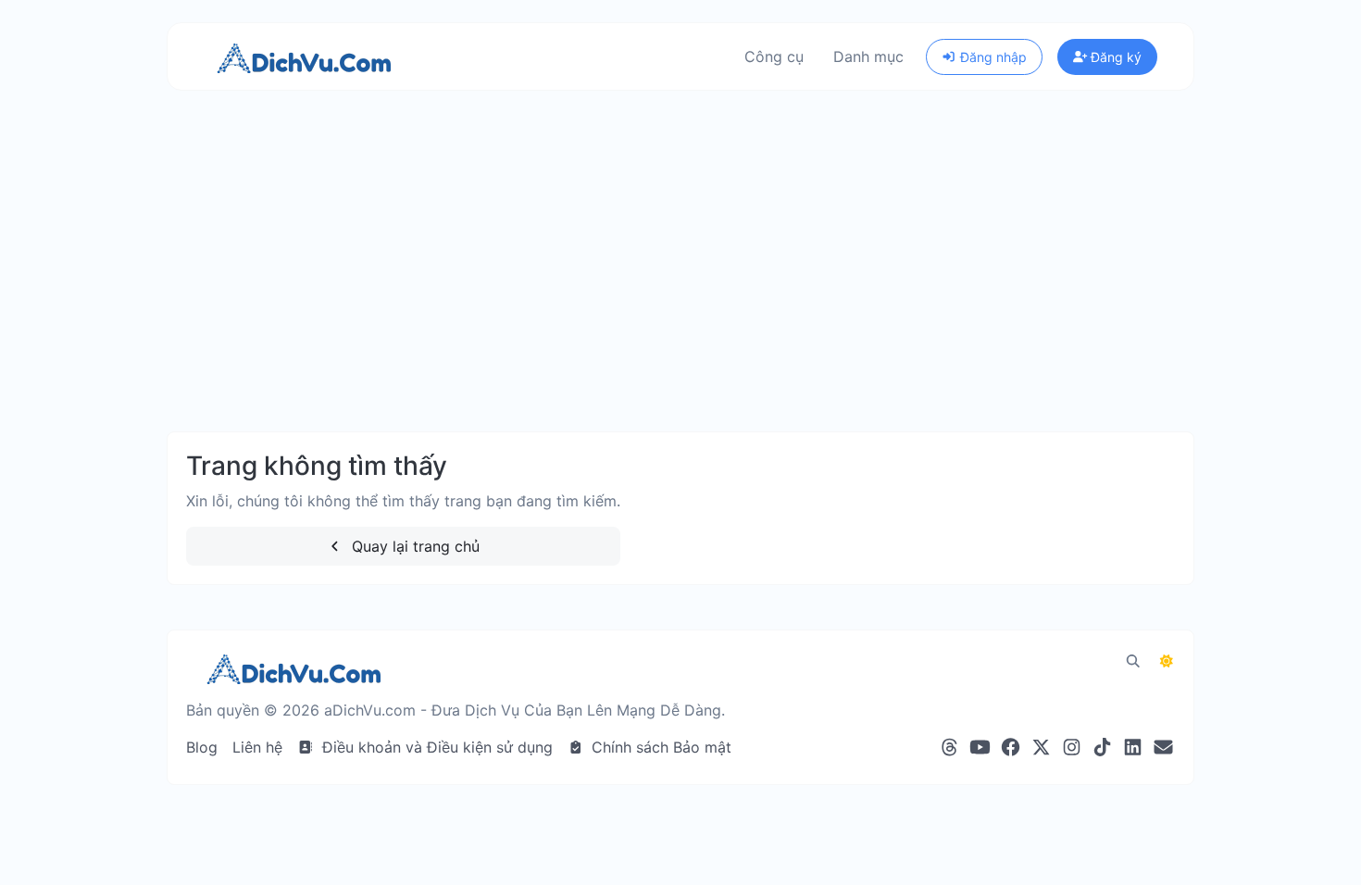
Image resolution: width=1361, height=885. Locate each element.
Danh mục (868, 56)
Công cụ (774, 56)
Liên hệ (257, 747)
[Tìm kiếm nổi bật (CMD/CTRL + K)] (1133, 661)
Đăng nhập (991, 57)
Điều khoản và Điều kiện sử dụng (435, 747)
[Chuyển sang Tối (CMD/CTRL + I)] (1166, 661)
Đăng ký (1114, 57)
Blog (202, 747)
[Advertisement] (680, 279)
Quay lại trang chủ (413, 546)
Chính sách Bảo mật (659, 747)
